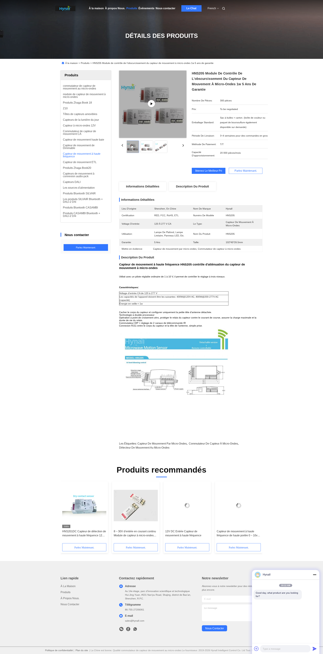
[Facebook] (128, 630)
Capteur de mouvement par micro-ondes (162, 443)
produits (65, 592)
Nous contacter (165, 8)
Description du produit (192, 186)
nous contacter (214, 628)
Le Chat (191, 8)
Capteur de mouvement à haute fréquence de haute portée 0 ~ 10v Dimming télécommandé (237, 533)
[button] (67, 513)
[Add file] (256, 648)
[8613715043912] (135, 630)
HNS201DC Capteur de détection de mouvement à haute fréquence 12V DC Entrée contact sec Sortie (84, 533)
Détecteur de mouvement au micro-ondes (144, 447)
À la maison (96, 8)
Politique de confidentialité (59, 650)
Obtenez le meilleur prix (208, 170)
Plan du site (82, 650)
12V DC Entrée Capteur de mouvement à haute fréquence (183, 533)
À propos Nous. (115, 8)
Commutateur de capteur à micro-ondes (213, 443)
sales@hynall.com (134, 620)
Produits (131, 8)
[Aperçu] (65, 8)
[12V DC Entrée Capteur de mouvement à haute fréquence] (187, 505)
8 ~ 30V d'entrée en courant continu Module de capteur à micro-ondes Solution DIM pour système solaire (135, 533)
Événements (146, 8)
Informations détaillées (142, 186)
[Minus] (315, 575)
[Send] (314, 648)
